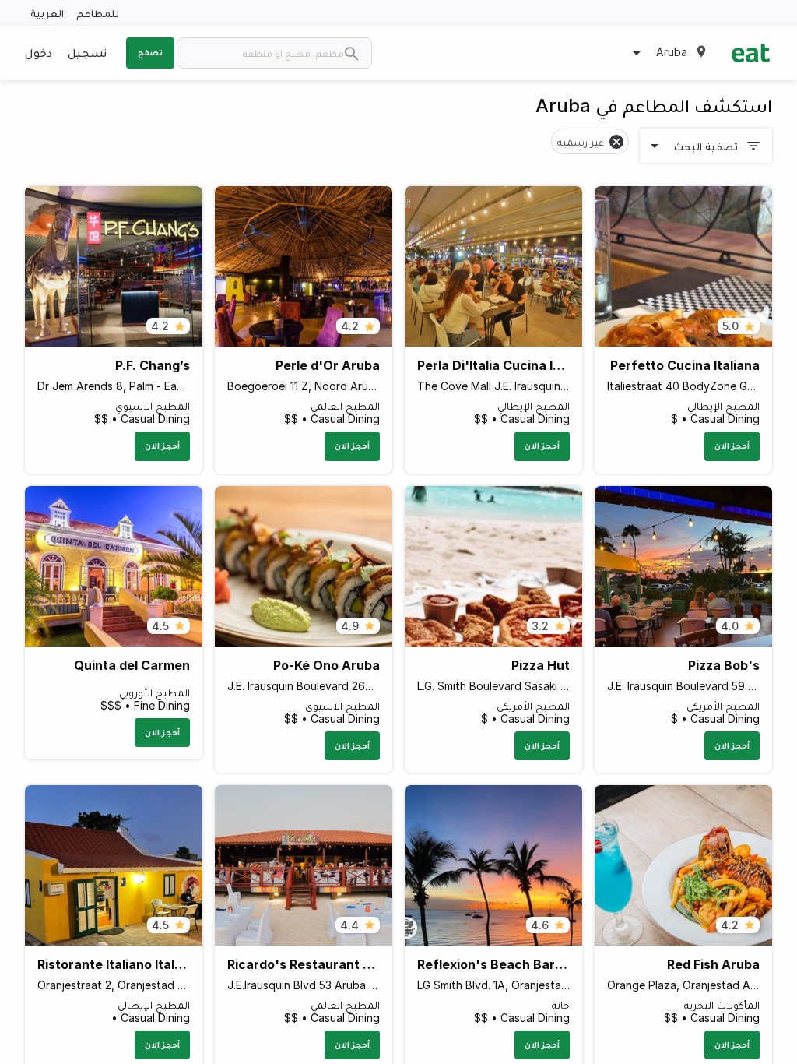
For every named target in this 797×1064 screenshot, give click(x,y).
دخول (38, 52)
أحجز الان (732, 445)
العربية (47, 12)
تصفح (150, 52)
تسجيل (87, 52)
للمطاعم (97, 12)
